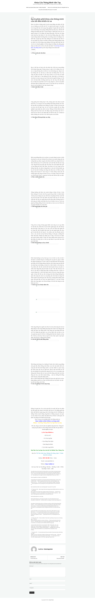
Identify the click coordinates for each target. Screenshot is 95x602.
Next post (63, 556)
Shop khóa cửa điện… (61, 558)
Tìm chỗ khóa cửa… (34, 558)
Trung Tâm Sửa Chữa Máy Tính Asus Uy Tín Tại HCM (47, 9)
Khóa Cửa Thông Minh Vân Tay (47, 2)
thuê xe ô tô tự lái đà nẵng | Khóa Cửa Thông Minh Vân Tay (58, 7)
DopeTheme (51, 599)
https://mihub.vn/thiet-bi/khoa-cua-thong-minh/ (47, 421)
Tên (30, 579)
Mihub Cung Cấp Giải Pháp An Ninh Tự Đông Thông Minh (36, 7)
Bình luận (31, 566)
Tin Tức (32, 17)
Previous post (33, 556)
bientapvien (48, 549)
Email (30, 583)
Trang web (31, 587)
